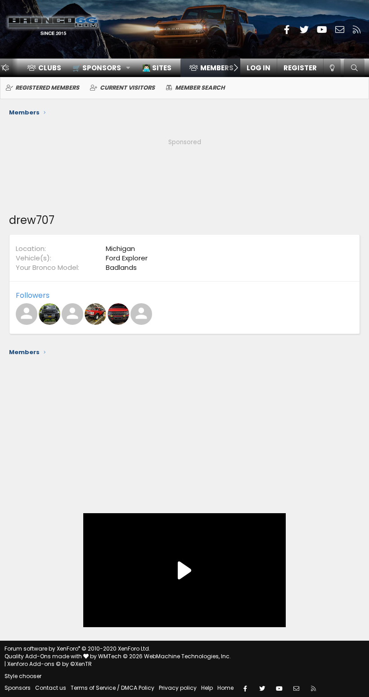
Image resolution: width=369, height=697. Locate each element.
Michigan (120, 248)
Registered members (47, 87)
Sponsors (17, 688)
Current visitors (127, 87)
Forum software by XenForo (77, 648)
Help (207, 688)
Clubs (49, 68)
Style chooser (22, 676)
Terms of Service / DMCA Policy (112, 688)
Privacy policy (178, 688)
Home (225, 688)
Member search (200, 87)
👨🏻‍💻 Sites (156, 68)
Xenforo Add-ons (49, 664)
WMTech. (164, 656)
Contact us (50, 688)
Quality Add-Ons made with (43, 656)
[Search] (354, 68)
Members (217, 68)
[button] (98, 68)
